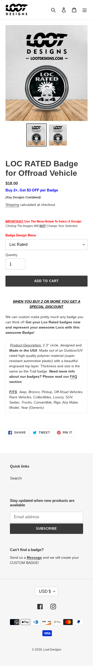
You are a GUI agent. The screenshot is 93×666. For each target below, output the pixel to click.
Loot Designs (52, 649)
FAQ (73, 376)
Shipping (12, 205)
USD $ (45, 591)
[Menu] (84, 9)
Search (16, 478)
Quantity (11, 255)
